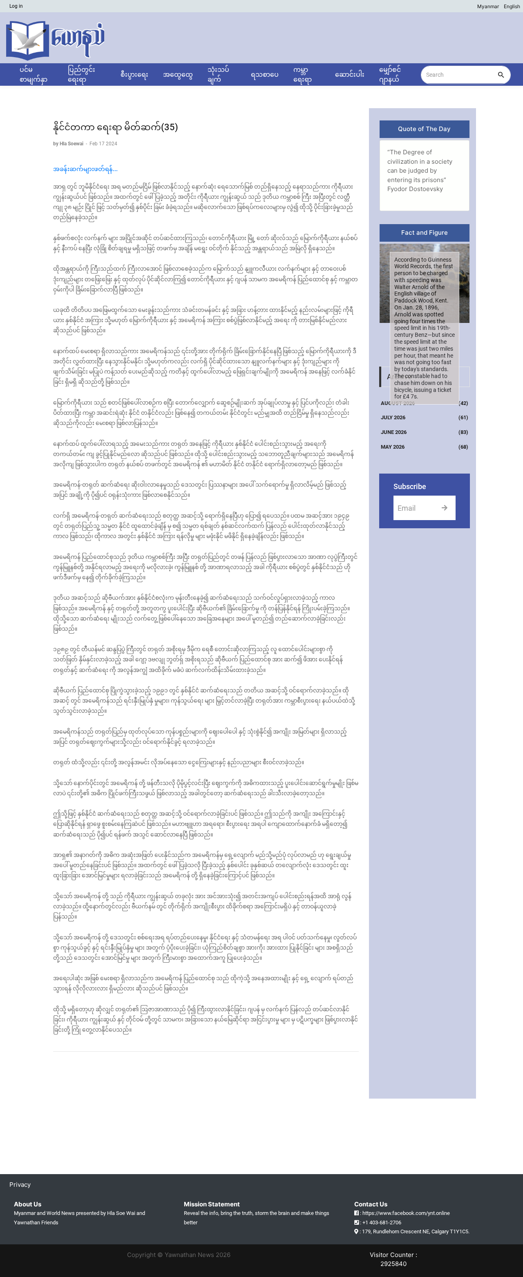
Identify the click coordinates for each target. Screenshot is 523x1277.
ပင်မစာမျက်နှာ (33, 74)
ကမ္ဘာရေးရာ (302, 74)
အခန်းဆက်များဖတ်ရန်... (85, 169)
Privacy (21, 1184)
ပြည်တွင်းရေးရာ (81, 74)
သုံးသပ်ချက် (218, 74)
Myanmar (488, 6)
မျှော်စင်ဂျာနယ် (390, 74)
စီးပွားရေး (134, 74)
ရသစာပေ (265, 74)
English (512, 6)
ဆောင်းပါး (349, 74)
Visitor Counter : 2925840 (393, 1259)
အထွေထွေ (178, 74)
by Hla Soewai (69, 144)
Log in (16, 6)
